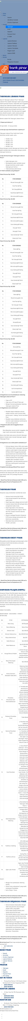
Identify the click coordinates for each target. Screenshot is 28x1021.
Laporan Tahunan (12, 46)
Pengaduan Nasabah (13, 62)
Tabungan (10, 26)
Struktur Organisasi (12, 22)
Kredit (9, 29)
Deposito (9, 31)
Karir (4, 64)
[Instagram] (3, 1014)
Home (4, 13)
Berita (4, 55)
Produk (5, 24)
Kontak (5, 57)
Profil (4, 15)
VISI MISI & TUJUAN (12, 20)
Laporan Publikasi (12, 43)
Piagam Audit (11, 50)
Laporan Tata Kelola (12, 48)
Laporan (5, 38)
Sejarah (9, 17)
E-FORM (9, 36)
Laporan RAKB (11, 53)
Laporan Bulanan (12, 41)
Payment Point (11, 34)
